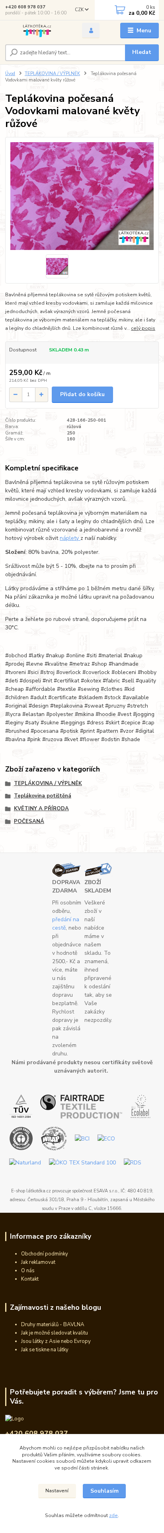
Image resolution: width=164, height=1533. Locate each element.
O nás (28, 1270)
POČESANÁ (29, 821)
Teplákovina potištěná (42, 795)
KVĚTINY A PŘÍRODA (41, 808)
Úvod (10, 74)
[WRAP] (54, 1138)
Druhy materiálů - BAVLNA (52, 1324)
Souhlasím (104, 1491)
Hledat (141, 52)
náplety (70, 538)
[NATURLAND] (25, 1162)
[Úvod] (37, 30)
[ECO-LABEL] (140, 1106)
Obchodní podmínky (44, 1253)
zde (113, 1515)
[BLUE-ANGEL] (21, 1138)
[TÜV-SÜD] (20, 1106)
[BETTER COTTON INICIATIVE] (82, 1138)
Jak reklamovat (38, 1262)
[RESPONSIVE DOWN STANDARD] (132, 1162)
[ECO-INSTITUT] (106, 1138)
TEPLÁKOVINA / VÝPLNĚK (52, 74)
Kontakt (30, 1279)
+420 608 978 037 (25, 7)
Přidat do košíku (82, 394)
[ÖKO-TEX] (82, 1162)
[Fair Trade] (81, 1106)
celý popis (143, 328)
